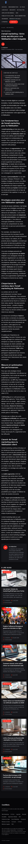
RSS (13, 824)
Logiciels (5, 9)
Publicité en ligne (8, 15)
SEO (17, 12)
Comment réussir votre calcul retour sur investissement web (13, 664)
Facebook (5, 18)
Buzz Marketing (20, 15)
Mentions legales (6, 824)
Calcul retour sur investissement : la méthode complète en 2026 (14, 702)
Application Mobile (8, 12)
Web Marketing (13, 7)
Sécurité (12, 9)
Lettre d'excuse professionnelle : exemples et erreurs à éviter (13, 739)
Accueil (4, 7)
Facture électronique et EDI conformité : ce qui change (12, 776)
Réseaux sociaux (15, 18)
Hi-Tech (22, 7)
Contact (13, 21)
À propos (5, 21)
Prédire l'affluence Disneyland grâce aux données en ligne (13, 627)
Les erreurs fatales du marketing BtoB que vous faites (13, 590)
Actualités (20, 9)
